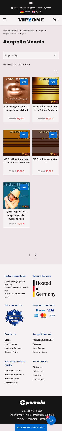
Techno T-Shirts (11, 352)
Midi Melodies (11, 344)
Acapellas (37, 344)
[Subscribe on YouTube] (31, 3)
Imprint (43, 419)
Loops (7, 339)
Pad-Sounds (38, 371)
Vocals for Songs (40, 352)
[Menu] (8, 20)
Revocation (32, 419)
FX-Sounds (37, 367)
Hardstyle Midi (11, 382)
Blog (28, 415)
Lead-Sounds (38, 379)
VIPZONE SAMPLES (10, 30)
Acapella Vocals (9, 33)
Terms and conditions (43, 415)
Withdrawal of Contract (31, 427)
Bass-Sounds (38, 375)
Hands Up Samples (13, 348)
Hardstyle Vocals (12, 378)
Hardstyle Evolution (13, 370)
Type (41, 30)
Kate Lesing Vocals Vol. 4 (43, 339)
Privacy (20, 419)
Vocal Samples (39, 348)
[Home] (31, 20)
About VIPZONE (17, 415)
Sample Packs (28, 30)
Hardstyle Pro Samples (14, 374)
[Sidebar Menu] (56, 73)
